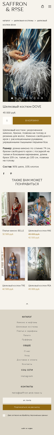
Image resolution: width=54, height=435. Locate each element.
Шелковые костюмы (27, 327)
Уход (27, 355)
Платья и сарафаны (27, 331)
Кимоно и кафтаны (27, 322)
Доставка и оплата (27, 360)
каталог (6, 20)
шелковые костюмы (23, 20)
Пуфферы (27, 339)
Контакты (27, 364)
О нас (27, 351)
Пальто (27, 335)
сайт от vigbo (27, 428)
